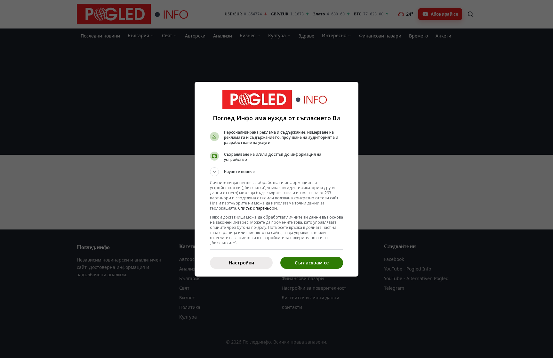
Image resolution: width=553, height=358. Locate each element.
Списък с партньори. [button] (258, 208)
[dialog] (276, 179)
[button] (276, 171)
